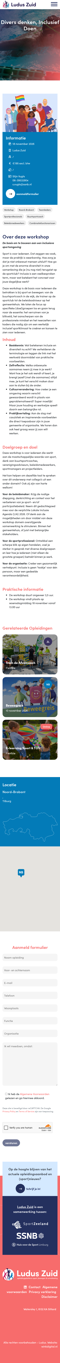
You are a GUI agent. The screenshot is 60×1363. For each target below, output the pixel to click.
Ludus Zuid (25, 1206)
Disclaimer (50, 1296)
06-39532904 (20, 180)
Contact (34, 1287)
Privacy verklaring (42, 1291)
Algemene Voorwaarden (34, 1094)
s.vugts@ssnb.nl (22, 184)
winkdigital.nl (49, 1346)
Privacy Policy (9, 1111)
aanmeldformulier (27, 194)
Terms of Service (26, 1111)
